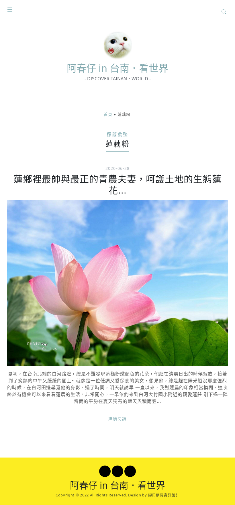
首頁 (108, 114)
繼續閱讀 (117, 418)
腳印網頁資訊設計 (164, 495)
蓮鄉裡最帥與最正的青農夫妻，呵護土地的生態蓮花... (117, 184)
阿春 (117, 68)
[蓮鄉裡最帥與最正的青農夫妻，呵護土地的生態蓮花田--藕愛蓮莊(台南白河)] (117, 283)
